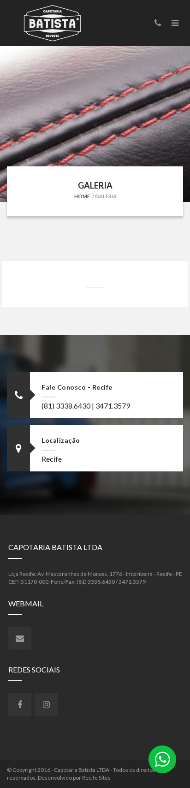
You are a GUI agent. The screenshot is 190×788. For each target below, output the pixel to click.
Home (82, 196)
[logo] (56, 23)
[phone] (157, 23)
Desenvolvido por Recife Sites (74, 777)
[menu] (175, 23)
